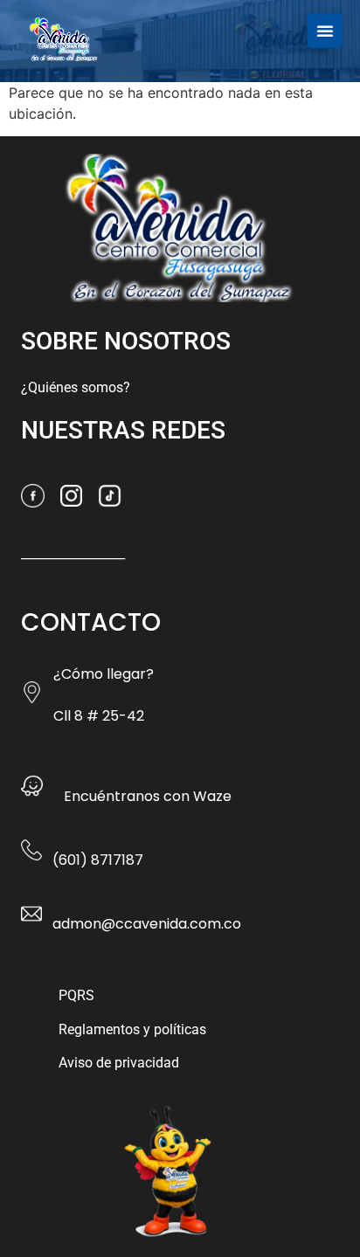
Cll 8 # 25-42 (98, 716)
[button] (325, 30)
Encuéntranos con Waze (148, 796)
